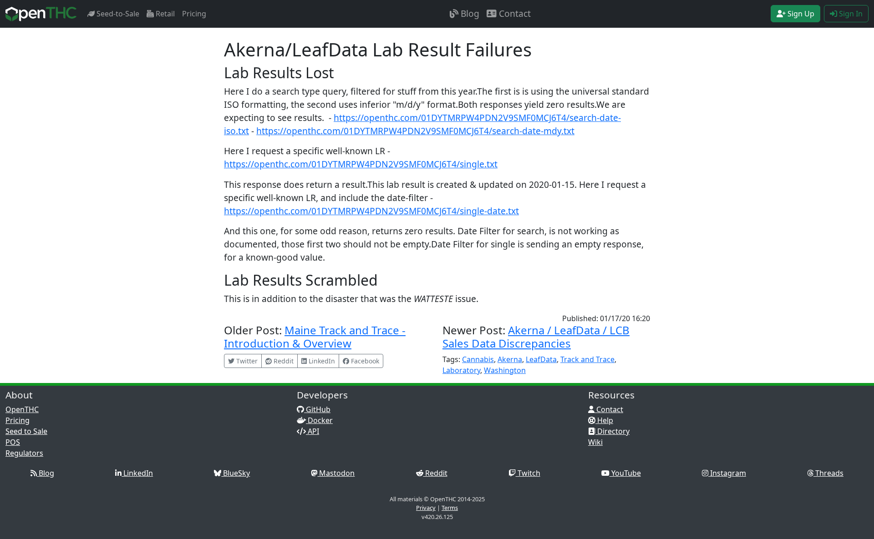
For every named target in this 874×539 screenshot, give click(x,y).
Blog (468, 13)
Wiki (595, 442)
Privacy (426, 508)
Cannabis (478, 359)
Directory (612, 431)
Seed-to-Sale (117, 14)
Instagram (727, 473)
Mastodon (336, 473)
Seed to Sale (26, 431)
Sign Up (800, 14)
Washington (505, 370)
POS (12, 442)
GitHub (317, 409)
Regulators (24, 453)
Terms (450, 508)
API (312, 431)
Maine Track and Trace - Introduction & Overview (315, 336)
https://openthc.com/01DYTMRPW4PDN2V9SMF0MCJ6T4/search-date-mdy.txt (415, 131)
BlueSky (235, 473)
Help (604, 420)
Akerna (510, 359)
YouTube (625, 473)
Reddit (435, 473)
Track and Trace (587, 359)
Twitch (528, 473)
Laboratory (461, 370)
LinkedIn (137, 473)
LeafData (541, 359)
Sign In (850, 14)
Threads (828, 473)
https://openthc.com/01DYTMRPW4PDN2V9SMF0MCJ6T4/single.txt (361, 164)
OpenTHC (22, 409)
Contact (514, 13)
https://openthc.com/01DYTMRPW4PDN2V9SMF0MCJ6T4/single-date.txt (371, 211)
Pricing (194, 14)
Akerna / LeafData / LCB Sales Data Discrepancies (536, 336)
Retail (164, 14)
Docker (319, 420)
